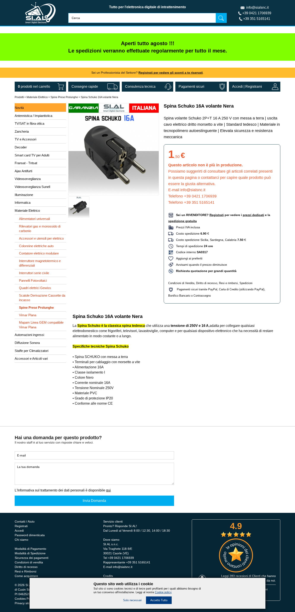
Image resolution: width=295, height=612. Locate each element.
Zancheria (22, 131)
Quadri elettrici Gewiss (35, 288)
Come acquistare (26, 576)
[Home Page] (40, 24)
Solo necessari (132, 600)
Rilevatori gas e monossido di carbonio (39, 228)
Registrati (21, 526)
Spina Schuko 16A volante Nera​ (99, 97)
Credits (108, 576)
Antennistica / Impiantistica (33, 116)
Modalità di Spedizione (30, 553)
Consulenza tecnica (140, 86)
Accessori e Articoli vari (31, 358)
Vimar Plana (27, 315)
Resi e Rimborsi (25, 571)
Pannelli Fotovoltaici (33, 280)
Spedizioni (245, 283)
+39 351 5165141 (256, 19)
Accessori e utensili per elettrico (41, 238)
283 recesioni (239, 576)
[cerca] (221, 18)
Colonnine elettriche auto (36, 246)
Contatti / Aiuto (25, 521)
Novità (19, 108)
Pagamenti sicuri (191, 86)
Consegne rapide (84, 86)
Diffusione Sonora (27, 343)
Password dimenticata (30, 535)
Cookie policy (163, 592)
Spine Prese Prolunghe (64, 97)
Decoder (21, 147)
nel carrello (34, 86)
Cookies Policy (25, 598)
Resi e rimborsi (228, 283)
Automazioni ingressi (29, 335)
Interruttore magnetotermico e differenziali (40, 263)
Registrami (253, 86)
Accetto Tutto (158, 600)
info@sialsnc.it (257, 7)
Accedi (237, 86)
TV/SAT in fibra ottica (29, 123)
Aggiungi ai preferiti (187, 258)
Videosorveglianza (28, 179)
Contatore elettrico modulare (39, 253)
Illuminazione (24, 195)
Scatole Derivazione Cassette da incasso (42, 298)
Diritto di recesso (206, 283)
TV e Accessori (25, 139)
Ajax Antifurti (23, 171)
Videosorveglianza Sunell (32, 187)
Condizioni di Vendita (181, 283)
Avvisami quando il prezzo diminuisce (200, 264)
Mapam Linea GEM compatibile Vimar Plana (41, 325)
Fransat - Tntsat (26, 163)
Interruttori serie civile (34, 273)
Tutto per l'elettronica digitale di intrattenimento (147, 7)
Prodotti (19, 97)
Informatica (22, 202)
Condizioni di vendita (29, 562)
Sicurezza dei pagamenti (31, 558)
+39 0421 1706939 (256, 13)
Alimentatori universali (34, 219)
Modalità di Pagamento (30, 548)
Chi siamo (21, 539)
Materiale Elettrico (37, 97)
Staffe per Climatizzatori (31, 351)
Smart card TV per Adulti (32, 155)
